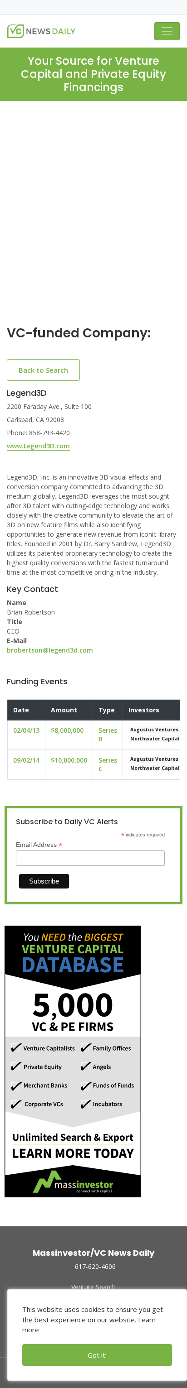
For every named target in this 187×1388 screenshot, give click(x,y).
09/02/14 (26, 760)
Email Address (39, 844)
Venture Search (93, 1286)
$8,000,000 (67, 730)
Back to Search (43, 370)
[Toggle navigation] (167, 31)
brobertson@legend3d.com (50, 650)
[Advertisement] (93, 220)
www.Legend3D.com (38, 446)
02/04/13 (26, 730)
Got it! (97, 1354)
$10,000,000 (69, 760)
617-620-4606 (95, 1266)
